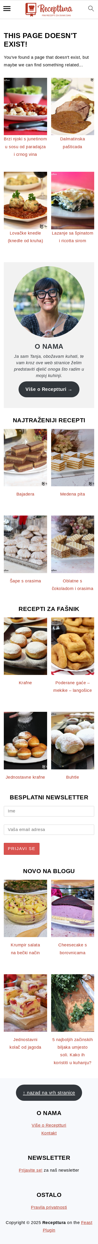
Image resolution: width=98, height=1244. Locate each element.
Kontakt (49, 1133)
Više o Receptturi (46, 389)
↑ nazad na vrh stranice (49, 1092)
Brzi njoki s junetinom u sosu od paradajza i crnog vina (25, 147)
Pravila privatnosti (49, 1207)
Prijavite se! (31, 1170)
